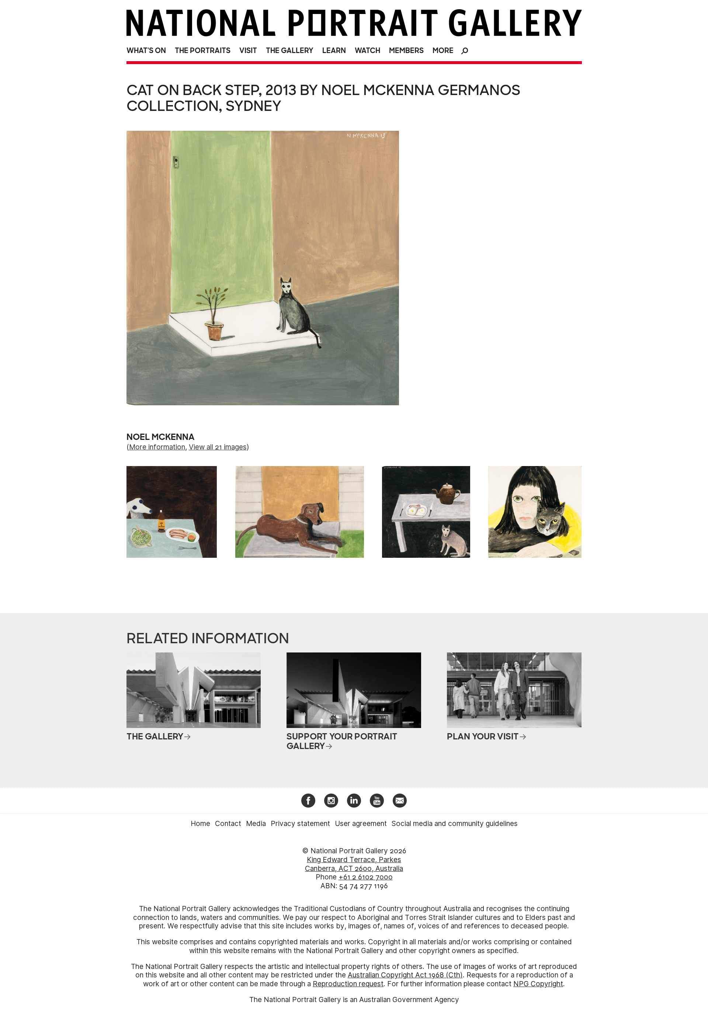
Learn (334, 50)
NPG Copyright (538, 984)
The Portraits (202, 50)
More (443, 50)
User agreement (361, 823)
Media (256, 823)
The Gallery (289, 50)
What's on (146, 50)
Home (200, 823)
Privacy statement (300, 823)
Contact (228, 823)
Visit (248, 50)
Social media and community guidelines (455, 823)
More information (157, 447)
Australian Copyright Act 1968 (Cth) (405, 975)
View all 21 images (218, 447)
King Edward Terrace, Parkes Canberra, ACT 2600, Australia (354, 864)
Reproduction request (348, 984)
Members (406, 50)
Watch (367, 50)
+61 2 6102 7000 (366, 877)
